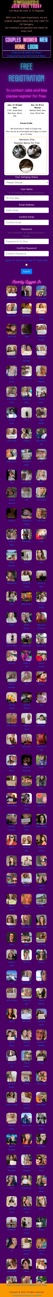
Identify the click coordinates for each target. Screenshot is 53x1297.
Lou (11, 983)
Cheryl (26, 1084)
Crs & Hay (41, 945)
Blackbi (26, 885)
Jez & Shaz (11, 441)
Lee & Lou (41, 806)
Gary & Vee (26, 1125)
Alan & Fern (12, 316)
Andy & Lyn (26, 1188)
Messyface (11, 583)
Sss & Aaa (41, 1271)
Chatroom (16, 52)
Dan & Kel (12, 885)
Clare (41, 1209)
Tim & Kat (41, 1146)
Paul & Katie (41, 500)
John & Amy (12, 726)
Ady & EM (11, 357)
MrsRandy (26, 316)
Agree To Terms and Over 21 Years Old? (26, 260)
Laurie (26, 562)
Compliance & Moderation (23, 1295)
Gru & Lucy (26, 983)
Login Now (20, 1285)
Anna (41, 541)
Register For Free (38, 1285)
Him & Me (26, 868)
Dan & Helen (12, 646)
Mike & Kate (26, 604)
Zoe (26, 684)
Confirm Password (26, 248)
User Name (26, 191)
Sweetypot (11, 1230)
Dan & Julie (41, 1084)
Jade (26, 500)
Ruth (41, 562)
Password (26, 232)
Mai (41, 983)
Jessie (11, 1021)
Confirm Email (26, 216)
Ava (11, 482)
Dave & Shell (11, 1104)
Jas (11, 1250)
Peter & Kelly (41, 826)
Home (9, 1285)
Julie (26, 336)
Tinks (11, 604)
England (11, 55)
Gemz (41, 1063)
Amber (41, 906)
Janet (26, 788)
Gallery (28, 52)
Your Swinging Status (26, 177)
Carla (11, 945)
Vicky (11, 1188)
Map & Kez (11, 788)
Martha (41, 684)
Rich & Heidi (12, 1000)
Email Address (26, 204)
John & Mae (12, 806)
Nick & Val (26, 746)
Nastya (41, 1230)
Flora (26, 420)
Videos (38, 52)
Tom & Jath (26, 482)
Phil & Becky (41, 298)
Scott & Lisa (41, 868)
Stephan (26, 441)
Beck (41, 482)
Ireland (33, 55)
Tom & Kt (26, 298)
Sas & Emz (41, 646)
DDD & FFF (26, 927)
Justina (12, 868)
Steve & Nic (27, 646)
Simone (26, 1146)
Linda (11, 746)
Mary (26, 906)
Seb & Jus (11, 336)
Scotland (23, 55)
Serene (41, 962)
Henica (12, 927)
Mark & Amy (26, 378)
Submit (26, 271)
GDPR (38, 1295)
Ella (41, 461)
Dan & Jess (11, 298)
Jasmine (11, 663)
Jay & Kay (41, 357)
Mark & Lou (12, 461)
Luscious (11, 521)
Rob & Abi (41, 521)
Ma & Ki (26, 962)
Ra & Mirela (41, 1104)
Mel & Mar (26, 541)
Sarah (41, 767)
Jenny (26, 1271)
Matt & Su (26, 1021)
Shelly (11, 625)
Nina (41, 788)
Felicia (11, 847)
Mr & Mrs (41, 726)
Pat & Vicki (11, 1271)
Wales (42, 55)
